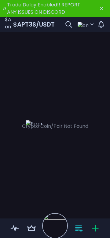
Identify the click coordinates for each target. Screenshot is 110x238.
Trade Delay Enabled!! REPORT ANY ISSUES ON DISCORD (43, 8)
